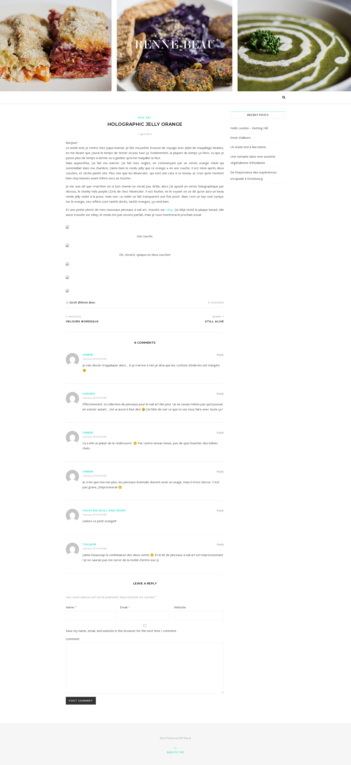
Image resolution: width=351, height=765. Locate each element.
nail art (145, 117)
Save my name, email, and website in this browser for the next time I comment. (121, 631)
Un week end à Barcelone (248, 147)
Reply (220, 354)
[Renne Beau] (175, 44)
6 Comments (216, 302)
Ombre (87, 354)
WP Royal (185, 738)
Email (125, 607)
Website (180, 607)
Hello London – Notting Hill (249, 128)
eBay (169, 210)
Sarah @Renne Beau (82, 302)
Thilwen (89, 544)
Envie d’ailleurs (240, 138)
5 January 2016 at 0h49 (94, 358)
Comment (72, 639)
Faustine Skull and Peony (104, 510)
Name (71, 607)
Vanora (88, 393)
